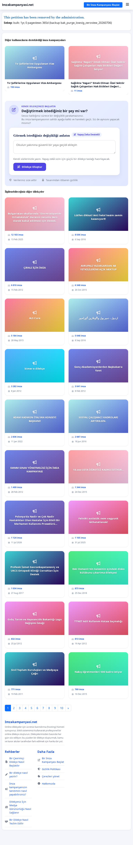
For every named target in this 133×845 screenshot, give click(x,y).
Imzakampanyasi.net (17, 5)
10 (61, 708)
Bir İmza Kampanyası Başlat (103, 4)
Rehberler (12, 752)
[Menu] (127, 4)
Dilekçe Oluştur (32, 166)
